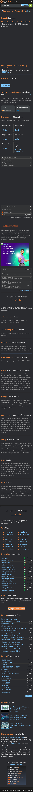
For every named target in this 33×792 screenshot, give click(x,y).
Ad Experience (16, 317)
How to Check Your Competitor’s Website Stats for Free (20, 726)
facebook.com (9, 534)
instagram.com (25, 534)
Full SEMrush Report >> (25, 290)
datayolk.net (5, 563)
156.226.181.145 (6, 662)
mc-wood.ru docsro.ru (9, 635)
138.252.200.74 (6, 660)
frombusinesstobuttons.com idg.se (13, 628)
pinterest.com (9, 549)
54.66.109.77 (5, 683)
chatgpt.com (9, 544)
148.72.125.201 (6, 690)
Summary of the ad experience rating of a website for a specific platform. (14, 321)
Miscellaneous (22, 107)
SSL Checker (16, 415)
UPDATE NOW (16, 300)
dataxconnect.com (7, 590)
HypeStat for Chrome (18, 609)
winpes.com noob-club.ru (10, 651)
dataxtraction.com (7, 567)
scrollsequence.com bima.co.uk (12, 640)
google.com (9, 532)
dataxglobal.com (7, 588)
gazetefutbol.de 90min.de (10, 649)
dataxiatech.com (7, 574)
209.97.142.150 (6, 681)
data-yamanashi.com (8, 572)
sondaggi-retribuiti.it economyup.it (13, 637)
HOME (16, 1)
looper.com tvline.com (9, 619)
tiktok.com (8, 539)
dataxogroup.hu (6, 581)
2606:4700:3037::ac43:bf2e (10, 674)
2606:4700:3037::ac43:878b (10, 667)
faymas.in (4, 558)
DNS (16, 482)
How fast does (16, 357)
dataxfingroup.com (7, 579)
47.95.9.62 (4, 665)
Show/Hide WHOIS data (13, 744)
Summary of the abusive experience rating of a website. (15, 334)
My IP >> (28, 696)
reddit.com (23, 539)
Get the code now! (16, 764)
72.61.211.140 (5, 688)
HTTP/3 (21, 110)
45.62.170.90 (5, 692)
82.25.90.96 (5, 676)
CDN (4, 107)
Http (16, 460)
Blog (14, 790)
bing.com (8, 542)
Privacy (19, 790)
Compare (25, 5)
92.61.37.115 (5, 672)
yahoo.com (23, 544)
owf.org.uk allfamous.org (10, 633)
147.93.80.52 (5, 685)
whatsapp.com (25, 549)
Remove (7, 748)
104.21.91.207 (5, 72)
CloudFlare (7, 110)
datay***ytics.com (7, 576)
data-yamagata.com (8, 570)
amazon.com (24, 537)
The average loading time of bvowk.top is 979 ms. (15, 362)
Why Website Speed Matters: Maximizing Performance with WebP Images (19, 709)
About (24, 790)
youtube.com (24, 532)
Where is (16, 342)
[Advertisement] (16, 46)
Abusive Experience (16, 330)
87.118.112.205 (6, 678)
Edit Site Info (6, 86)
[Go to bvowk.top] (27, 11)
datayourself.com (7, 560)
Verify (16, 439)
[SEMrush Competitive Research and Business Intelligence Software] (9, 226)
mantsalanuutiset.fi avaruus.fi (11, 647)
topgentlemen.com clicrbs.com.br (13, 644)
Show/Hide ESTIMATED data (14, 738)
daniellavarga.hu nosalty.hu (11, 621)
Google (16, 396)
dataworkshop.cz (7, 565)
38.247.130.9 (5, 669)
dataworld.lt (5, 586)
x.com (7, 537)
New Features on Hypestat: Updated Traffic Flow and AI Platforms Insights (19, 717)
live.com (22, 547)
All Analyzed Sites (7, 790)
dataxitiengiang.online (8, 583)
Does (16, 370)
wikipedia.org (9, 547)
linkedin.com (23, 542)
